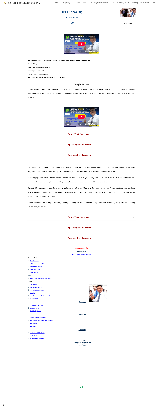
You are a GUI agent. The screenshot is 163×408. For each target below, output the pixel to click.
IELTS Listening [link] (133, 3)
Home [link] (56, 3)
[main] (72, 16)
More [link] (153, 3)
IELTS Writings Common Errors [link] (98, 3)
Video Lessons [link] (145, 3)
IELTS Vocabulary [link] (118, 3)
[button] (160, 2)
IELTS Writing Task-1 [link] (79, 3)
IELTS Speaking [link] (65, 3)
